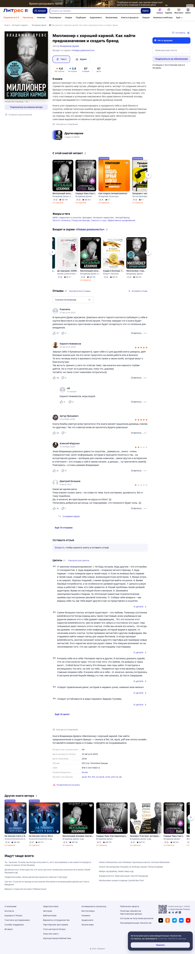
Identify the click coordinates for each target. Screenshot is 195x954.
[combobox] (95, 10)
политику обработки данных (172, 938)
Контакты (9, 911)
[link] (96, 309)
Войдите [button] (59, 547)
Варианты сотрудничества (56, 920)
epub (84, 777)
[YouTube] (188, 920)
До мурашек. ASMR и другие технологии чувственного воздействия (67, 271)
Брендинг (87, 217)
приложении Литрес (180, 909)
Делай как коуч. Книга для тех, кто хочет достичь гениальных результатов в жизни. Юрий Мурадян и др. (47, 871)
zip (120, 777)
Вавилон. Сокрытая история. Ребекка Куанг (26, 889)
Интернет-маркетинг (103, 217)
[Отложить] (70, 163)
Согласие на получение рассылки (136, 918)
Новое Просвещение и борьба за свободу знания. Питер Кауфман (131, 867)
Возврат (9, 929)
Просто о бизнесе (61, 220)
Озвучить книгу (51, 933)
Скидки (68, 17)
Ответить (136, 333)
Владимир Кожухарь (108, 196)
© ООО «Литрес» (97, 949)
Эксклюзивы (111, 17)
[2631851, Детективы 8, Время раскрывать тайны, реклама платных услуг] (97, 3)
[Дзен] (160, 920)
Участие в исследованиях (17, 920)
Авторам (47, 911)
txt (116, 777)
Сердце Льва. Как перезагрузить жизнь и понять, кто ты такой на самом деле (86, 193)
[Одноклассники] (167, 920)
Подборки (81, 17)
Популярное (55, 17)
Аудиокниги (96, 17)
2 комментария (71, 516)
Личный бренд (122, 217)
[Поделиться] (188, 32)
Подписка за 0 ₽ (11, 17)
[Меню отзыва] (145, 333)
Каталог (42, 11)
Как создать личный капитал (112, 193)
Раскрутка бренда (81, 220)
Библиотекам (50, 915)
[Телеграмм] (174, 920)
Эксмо (85, 772)
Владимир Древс (84, 196)
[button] (59, 69)
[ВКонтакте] (181, 920)
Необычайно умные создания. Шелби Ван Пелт (121, 880)
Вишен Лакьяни (110, 273)
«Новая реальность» (83, 50)
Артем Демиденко (141, 196)
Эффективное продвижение (121, 220)
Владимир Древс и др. (63, 196)
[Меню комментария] (145, 401)
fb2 (89, 777)
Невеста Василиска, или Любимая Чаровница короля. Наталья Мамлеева (134, 862)
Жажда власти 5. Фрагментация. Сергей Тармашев (123, 876)
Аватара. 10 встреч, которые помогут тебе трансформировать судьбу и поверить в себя (145, 836)
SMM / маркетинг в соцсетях (67, 217)
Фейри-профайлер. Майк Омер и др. (116, 871)
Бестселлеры (88, 911)
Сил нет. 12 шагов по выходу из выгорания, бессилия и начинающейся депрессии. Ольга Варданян (47, 883)
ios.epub (100, 777)
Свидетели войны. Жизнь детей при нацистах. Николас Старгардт (36, 877)
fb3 (93, 777)
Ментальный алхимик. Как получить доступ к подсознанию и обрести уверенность (63, 193)
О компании (10, 906)
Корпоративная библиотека (57, 938)
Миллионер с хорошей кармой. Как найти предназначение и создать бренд (136, 271)
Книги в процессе (129, 17)
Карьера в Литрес (13, 915)
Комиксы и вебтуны (162, 17)
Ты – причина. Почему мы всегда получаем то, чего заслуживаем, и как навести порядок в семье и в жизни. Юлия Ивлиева (48, 863)
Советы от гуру (98, 220)
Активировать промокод (94, 906)
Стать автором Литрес (54, 929)
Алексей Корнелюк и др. (16, 839)
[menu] (73, 299)
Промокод (28, 17)
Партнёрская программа (55, 924)
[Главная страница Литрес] (15, 11)
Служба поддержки (14, 924)
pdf (113, 777)
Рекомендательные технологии (135, 923)
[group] (100, 311)
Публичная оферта (129, 906)
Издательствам (50, 906)
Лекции (146, 17)
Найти (145, 11)
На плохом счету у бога (16, 836)
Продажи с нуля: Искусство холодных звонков (143, 193)
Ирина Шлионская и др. (67, 273)
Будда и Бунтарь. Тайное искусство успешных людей (113, 271)
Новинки (41, 17)
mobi (107, 777)
